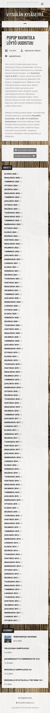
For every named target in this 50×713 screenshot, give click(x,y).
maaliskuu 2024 (12, 193)
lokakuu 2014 (11, 542)
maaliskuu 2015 (12, 523)
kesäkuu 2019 (10, 360)
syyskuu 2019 (10, 352)
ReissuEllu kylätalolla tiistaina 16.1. (23, 680)
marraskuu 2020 (12, 302)
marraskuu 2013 (12, 566)
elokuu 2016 (10, 465)
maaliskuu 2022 (12, 243)
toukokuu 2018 (11, 399)
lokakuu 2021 (11, 263)
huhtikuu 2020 (11, 329)
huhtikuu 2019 (11, 368)
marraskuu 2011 (12, 612)
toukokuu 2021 (11, 278)
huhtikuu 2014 (11, 558)
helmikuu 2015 (11, 527)
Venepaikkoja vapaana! (25, 636)
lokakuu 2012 (11, 593)
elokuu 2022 (10, 232)
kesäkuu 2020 (10, 321)
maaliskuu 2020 (12, 333)
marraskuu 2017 (12, 422)
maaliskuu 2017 (12, 449)
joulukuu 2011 (11, 609)
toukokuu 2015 (11, 515)
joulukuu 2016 (11, 453)
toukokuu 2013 (11, 581)
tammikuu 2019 (11, 379)
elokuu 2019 (10, 356)
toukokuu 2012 (11, 597)
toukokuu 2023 (11, 212)
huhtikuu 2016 (11, 480)
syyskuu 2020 (10, 310)
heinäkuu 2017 (11, 434)
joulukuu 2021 (11, 255)
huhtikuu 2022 (11, 240)
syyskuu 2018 (10, 391)
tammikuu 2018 (11, 414)
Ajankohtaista (15, 56)
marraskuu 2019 (12, 348)
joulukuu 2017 (11, 418)
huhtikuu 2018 (11, 403)
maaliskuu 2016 (12, 484)
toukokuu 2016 (11, 476)
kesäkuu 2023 (10, 209)
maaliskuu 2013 (12, 585)
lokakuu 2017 (11, 426)
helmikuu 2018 (11, 410)
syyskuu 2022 (10, 228)
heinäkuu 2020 (11, 317)
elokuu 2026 (10, 174)
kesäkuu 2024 (10, 189)
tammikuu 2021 (11, 294)
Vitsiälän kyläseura (25, 14)
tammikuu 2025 (11, 181)
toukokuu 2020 (11, 325)
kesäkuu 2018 (10, 395)
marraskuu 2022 (12, 224)
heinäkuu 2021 (11, 271)
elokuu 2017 (10, 430)
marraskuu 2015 (12, 500)
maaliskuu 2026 (12, 177)
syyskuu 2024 (10, 185)
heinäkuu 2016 (11, 469)
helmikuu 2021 (11, 290)
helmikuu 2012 (11, 605)
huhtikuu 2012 (11, 601)
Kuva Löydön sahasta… (26, 150)
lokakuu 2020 (11, 306)
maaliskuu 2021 (12, 286)
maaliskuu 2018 (12, 407)
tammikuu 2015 (11, 531)
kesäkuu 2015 (10, 511)
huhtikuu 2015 (11, 519)
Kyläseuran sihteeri (33, 50)
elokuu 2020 (10, 313)
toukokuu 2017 (11, 442)
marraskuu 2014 (12, 539)
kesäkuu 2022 (10, 236)
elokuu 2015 (10, 508)
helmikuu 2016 (11, 488)
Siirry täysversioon (25, 698)
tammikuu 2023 (11, 220)
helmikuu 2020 (11, 337)
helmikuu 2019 (11, 375)
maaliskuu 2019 (12, 372)
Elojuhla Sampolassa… (23, 156)
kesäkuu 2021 (10, 275)
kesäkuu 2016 (10, 473)
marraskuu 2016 (12, 457)
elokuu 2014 (10, 546)
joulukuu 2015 (11, 496)
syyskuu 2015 (10, 504)
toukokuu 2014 (11, 554)
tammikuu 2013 (11, 589)
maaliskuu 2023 (12, 216)
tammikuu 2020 (11, 341)
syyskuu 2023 (10, 205)
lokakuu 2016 (11, 461)
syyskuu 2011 (10, 620)
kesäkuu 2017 (10, 438)
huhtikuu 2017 (11, 445)
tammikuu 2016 (11, 492)
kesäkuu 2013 (10, 577)
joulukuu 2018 (11, 383)
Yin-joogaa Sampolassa (16, 648)
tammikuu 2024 (11, 197)
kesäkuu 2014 (10, 550)
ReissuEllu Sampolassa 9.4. (18, 669)
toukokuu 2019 (11, 364)
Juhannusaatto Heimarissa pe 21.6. (22, 659)
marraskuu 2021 (12, 259)
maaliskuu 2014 (12, 562)
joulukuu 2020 (11, 298)
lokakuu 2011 (11, 616)
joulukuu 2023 (11, 201)
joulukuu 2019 (11, 344)
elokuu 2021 (10, 267)
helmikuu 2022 (11, 247)
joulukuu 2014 (11, 535)
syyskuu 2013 (10, 570)
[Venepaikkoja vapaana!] (7, 641)
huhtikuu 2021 (11, 282)
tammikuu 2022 (11, 251)
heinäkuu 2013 (11, 574)
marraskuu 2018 (12, 387)
